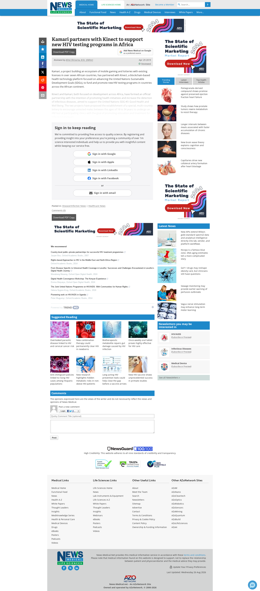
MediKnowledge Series (62, 515)
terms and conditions (194, 555)
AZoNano (176, 491)
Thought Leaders (59, 507)
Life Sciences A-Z (101, 499)
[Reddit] (43, 80)
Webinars (98, 515)
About (135, 488)
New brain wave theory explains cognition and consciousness (192, 145)
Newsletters (138, 499)
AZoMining (177, 511)
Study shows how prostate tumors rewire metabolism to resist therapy (194, 109)
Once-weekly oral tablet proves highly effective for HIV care (140, 343)
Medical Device (179, 363)
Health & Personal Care (63, 519)
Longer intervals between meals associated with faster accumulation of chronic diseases (195, 129)
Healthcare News (96, 205)
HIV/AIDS (176, 334)
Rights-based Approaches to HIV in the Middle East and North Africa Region (84, 260)
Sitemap (136, 503)
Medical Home (86, 4)
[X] (43, 72)
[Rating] (43, 49)
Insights (55, 511)
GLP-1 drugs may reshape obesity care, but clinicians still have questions (194, 270)
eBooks (55, 531)
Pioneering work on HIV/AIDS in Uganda (68, 295)
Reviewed (146, 63)
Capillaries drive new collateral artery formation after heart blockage (194, 163)
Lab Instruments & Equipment (108, 495)
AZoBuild (176, 519)
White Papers (58, 503)
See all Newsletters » (169, 377)
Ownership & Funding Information (149, 527)
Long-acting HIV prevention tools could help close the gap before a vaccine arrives (114, 379)
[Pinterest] (43, 87)
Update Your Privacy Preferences (189, 567)
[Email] (43, 95)
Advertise (137, 507)
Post (54, 437)
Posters (55, 535)
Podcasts (55, 538)
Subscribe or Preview (181, 337)
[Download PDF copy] (43, 41)
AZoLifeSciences (180, 523)
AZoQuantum (178, 515)
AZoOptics (177, 499)
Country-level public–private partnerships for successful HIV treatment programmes (87, 252)
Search (135, 495)
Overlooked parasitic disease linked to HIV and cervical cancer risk (62, 343)
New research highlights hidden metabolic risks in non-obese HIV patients (87, 379)
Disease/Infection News (74, 205)
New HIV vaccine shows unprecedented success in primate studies (140, 377)
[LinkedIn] (43, 57)
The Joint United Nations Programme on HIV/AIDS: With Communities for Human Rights (89, 287)
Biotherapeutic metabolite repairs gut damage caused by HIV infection (113, 345)
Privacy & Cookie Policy (143, 519)
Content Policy (139, 523)
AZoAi (174, 527)
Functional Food (59, 491)
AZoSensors (177, 507)
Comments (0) (59, 210)
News (54, 495)
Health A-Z (56, 499)
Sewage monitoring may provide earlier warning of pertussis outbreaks (194, 289)
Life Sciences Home (111, 4)
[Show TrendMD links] (153, 307)
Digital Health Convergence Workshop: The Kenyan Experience (78, 279)
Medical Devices (59, 523)
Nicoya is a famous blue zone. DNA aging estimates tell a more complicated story (194, 254)
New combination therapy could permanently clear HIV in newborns (87, 345)
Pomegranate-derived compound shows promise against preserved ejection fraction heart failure (194, 93)
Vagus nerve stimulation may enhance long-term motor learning (193, 307)
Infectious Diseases (181, 348)
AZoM (174, 488)
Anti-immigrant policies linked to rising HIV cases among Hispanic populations (62, 379)
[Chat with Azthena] (252, 584)
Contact (136, 511)
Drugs (54, 527)
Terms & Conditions (142, 515)
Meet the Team (139, 491)
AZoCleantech (178, 495)
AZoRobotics (178, 503)
